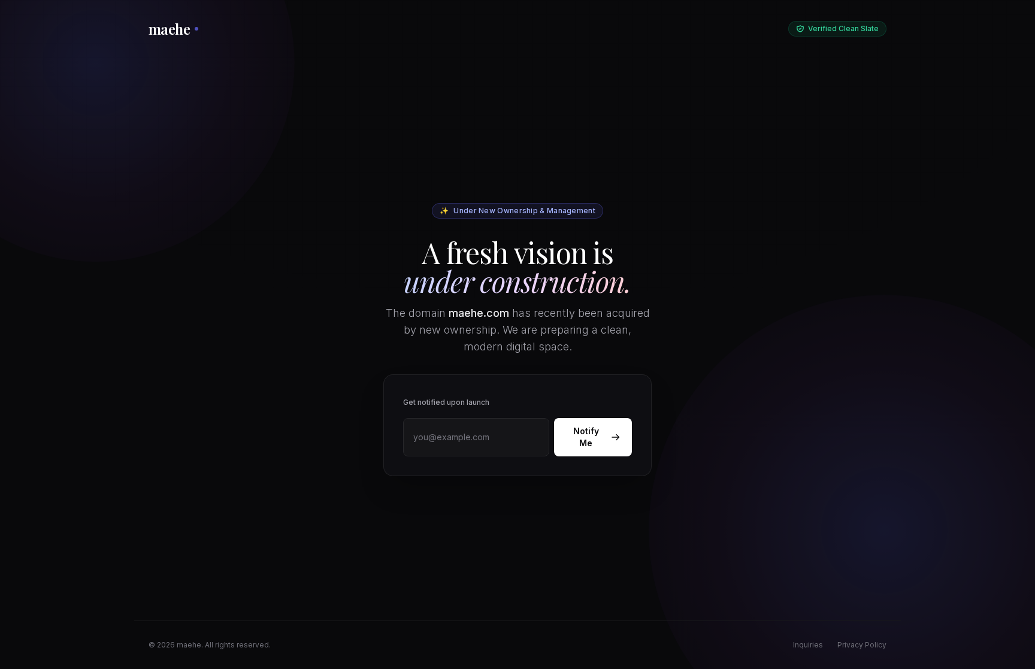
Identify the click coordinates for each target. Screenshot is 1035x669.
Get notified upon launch (446, 402)
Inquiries (808, 644)
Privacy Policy (861, 644)
